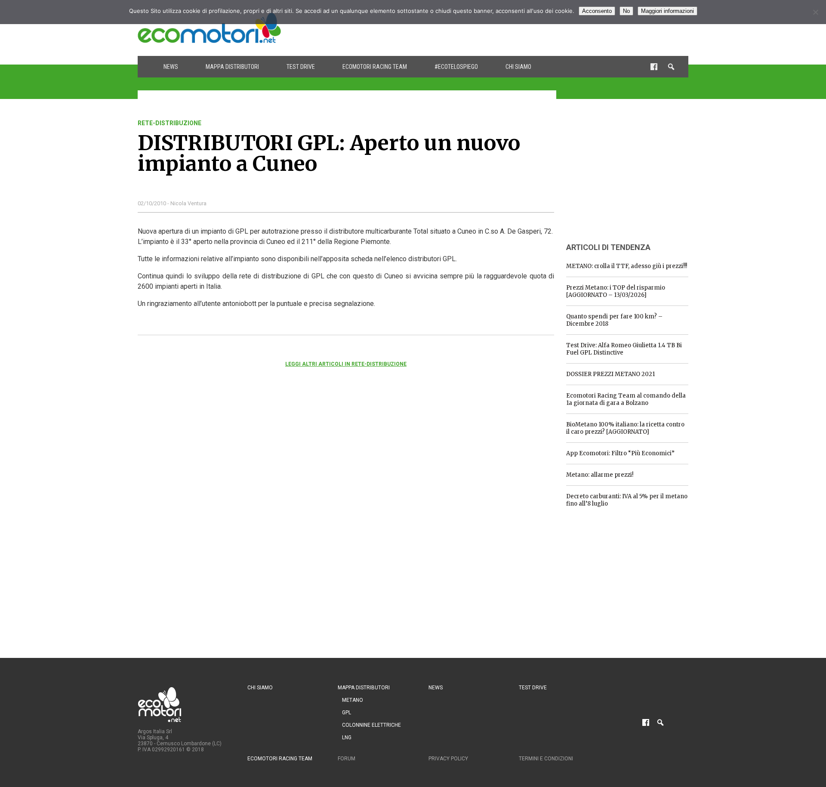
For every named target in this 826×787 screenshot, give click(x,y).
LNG (346, 738)
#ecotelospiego (456, 66)
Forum (346, 759)
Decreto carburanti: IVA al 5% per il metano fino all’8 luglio (626, 500)
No (626, 11)
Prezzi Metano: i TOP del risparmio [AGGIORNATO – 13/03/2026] (615, 291)
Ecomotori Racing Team (374, 66)
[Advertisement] (531, 28)
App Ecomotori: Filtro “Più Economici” (620, 453)
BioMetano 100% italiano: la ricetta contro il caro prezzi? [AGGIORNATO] (625, 428)
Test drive (301, 66)
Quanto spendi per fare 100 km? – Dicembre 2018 (614, 320)
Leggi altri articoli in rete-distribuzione (346, 364)
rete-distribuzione (169, 123)
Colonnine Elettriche (371, 725)
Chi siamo (518, 66)
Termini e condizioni (546, 759)
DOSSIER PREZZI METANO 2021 (610, 374)
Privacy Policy (448, 759)
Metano (352, 700)
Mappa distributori (232, 66)
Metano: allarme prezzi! (599, 474)
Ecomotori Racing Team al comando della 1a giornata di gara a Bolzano (626, 399)
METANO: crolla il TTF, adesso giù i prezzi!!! (626, 266)
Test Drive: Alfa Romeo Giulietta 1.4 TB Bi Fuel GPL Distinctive (624, 349)
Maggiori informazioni (667, 11)
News (170, 66)
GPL (346, 713)
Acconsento (597, 11)
